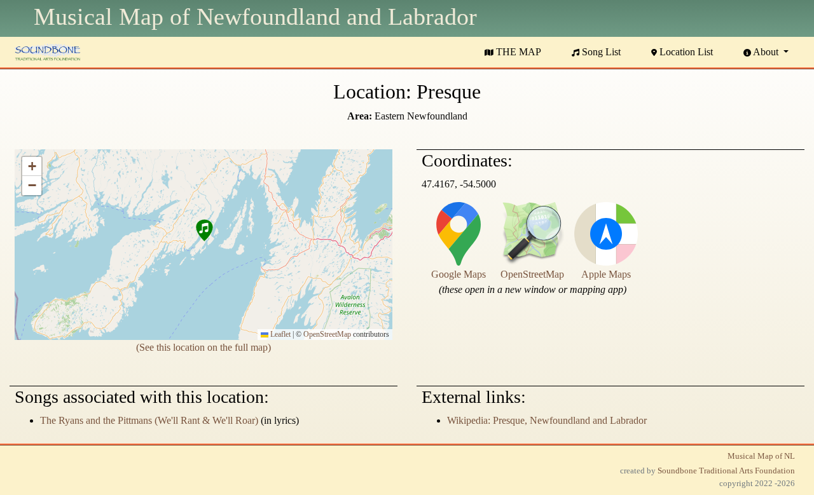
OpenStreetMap (327, 334)
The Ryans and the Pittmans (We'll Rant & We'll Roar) (149, 420)
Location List (685, 51)
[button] (203, 232)
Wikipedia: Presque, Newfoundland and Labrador (547, 420)
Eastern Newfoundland (421, 116)
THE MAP (517, 51)
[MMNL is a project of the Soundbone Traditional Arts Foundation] (47, 50)
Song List (600, 51)
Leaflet (279, 334)
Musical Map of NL (761, 456)
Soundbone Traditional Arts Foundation (726, 470)
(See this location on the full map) (203, 347)
